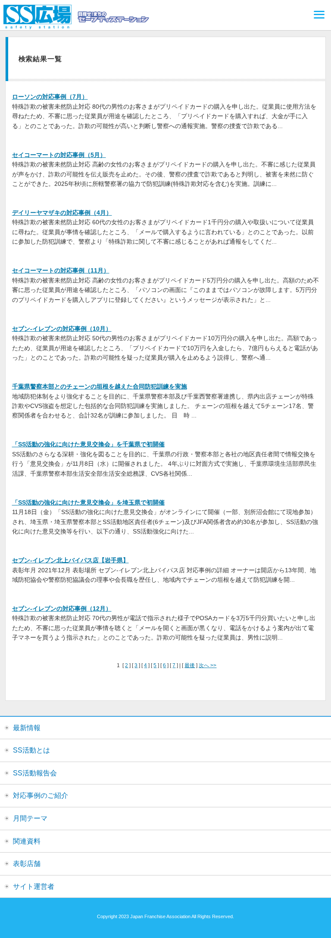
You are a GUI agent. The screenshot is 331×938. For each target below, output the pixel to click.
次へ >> (207, 665)
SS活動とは (31, 750)
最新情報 (27, 727)
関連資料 (27, 841)
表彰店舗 (27, 863)
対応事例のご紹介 (40, 795)
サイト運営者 (33, 886)
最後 (189, 665)
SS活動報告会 (35, 773)
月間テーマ (30, 818)
